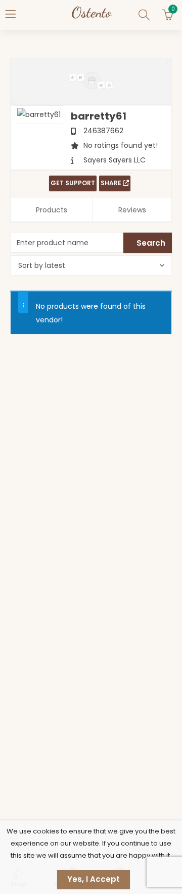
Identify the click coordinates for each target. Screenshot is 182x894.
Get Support (73, 183)
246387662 (103, 131)
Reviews (132, 210)
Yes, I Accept (93, 879)
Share (112, 183)
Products (51, 210)
